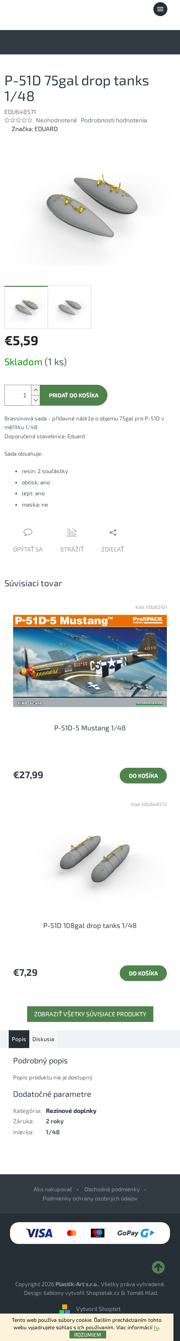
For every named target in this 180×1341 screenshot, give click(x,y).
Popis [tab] (19, 1038)
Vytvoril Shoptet (98, 1308)
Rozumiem (87, 1334)
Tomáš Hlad (142, 1292)
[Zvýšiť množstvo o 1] (35, 390)
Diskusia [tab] (43, 1038)
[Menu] (160, 9)
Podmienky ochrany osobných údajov (90, 1198)
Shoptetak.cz (103, 1292)
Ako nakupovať (53, 1189)
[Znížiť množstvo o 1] (35, 400)
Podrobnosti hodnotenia (114, 120)
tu (156, 1327)
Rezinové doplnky (71, 1110)
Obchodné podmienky (112, 1189)
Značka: (35, 128)
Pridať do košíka (73, 395)
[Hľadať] (112, 9)
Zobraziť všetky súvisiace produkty (90, 1014)
